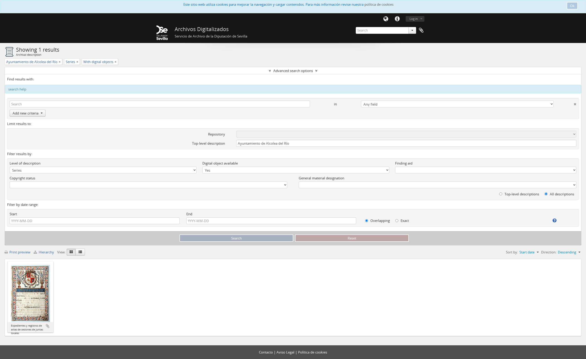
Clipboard (421, 30)
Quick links (397, 19)
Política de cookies (312, 352)
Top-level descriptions (521, 194)
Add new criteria (25, 113)
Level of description (25, 163)
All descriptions (561, 194)
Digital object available (220, 163)
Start (13, 214)
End (189, 214)
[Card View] (71, 252)
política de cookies (378, 4)
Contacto (266, 352)
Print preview (19, 252)
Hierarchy (46, 252)
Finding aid (403, 163)
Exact (404, 220)
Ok (572, 5)
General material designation (321, 178)
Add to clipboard (47, 326)
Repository (216, 134)
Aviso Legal (286, 352)
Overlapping (379, 220)
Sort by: (512, 252)
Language (385, 19)
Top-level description (208, 143)
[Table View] (80, 252)
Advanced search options (293, 70)
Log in (414, 19)
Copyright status (22, 178)
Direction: (548, 252)
